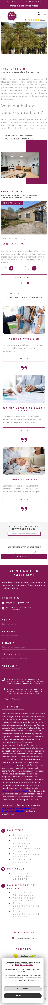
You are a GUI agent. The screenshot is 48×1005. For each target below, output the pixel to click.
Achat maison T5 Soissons (24, 893)
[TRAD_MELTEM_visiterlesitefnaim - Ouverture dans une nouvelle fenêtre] (15, 950)
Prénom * (9, 625)
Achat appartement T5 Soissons (26, 908)
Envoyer (13, 701)
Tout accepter (23, 996)
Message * (10, 660)
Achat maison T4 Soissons (24, 888)
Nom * (6, 614)
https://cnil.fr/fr (9, 759)
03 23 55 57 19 (12, 592)
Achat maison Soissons (24, 830)
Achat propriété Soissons (26, 849)
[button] (20, 277)
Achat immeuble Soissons (27, 844)
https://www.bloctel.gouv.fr (15, 785)
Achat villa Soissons (22, 854)
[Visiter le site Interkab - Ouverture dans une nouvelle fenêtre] (28, 950)
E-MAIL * (8, 637)
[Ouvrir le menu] (45, 13)
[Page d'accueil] (12, 16)
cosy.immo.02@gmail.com (18, 597)
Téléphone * (11, 648)
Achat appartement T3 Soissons (26, 900)
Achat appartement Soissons (24, 837)
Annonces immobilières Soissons (24, 870)
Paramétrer (22, 989)
